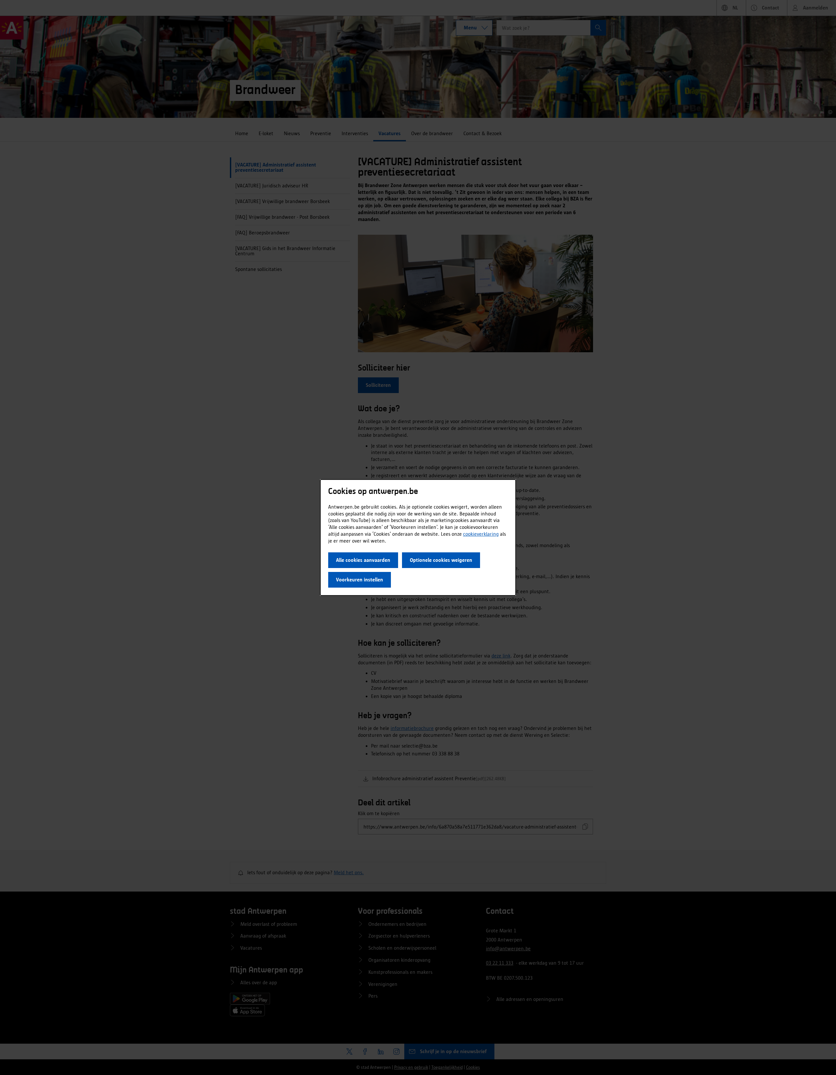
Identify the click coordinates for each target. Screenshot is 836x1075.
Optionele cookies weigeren (441, 560)
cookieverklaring (481, 534)
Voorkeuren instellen (359, 579)
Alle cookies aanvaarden (363, 560)
